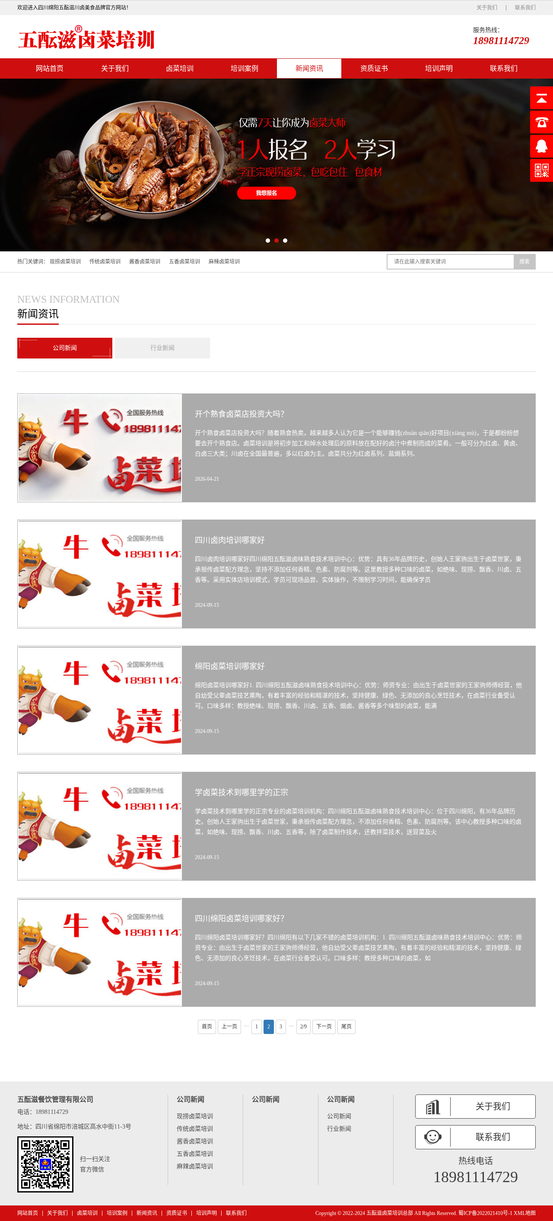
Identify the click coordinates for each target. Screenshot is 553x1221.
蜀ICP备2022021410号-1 (485, 1213)
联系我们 (525, 7)
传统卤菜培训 (105, 262)
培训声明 (439, 68)
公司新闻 (65, 348)
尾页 (346, 1027)
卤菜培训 (180, 68)
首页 (207, 1027)
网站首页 (50, 68)
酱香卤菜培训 (144, 262)
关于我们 (487, 7)
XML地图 (525, 1213)
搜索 (524, 262)
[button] (268, 240)
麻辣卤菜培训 (224, 262)
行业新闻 (162, 348)
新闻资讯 (309, 68)
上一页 (229, 1027)
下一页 (324, 1027)
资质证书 (374, 68)
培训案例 (244, 68)
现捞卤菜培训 (65, 262)
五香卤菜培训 (184, 262)
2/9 (303, 1027)
